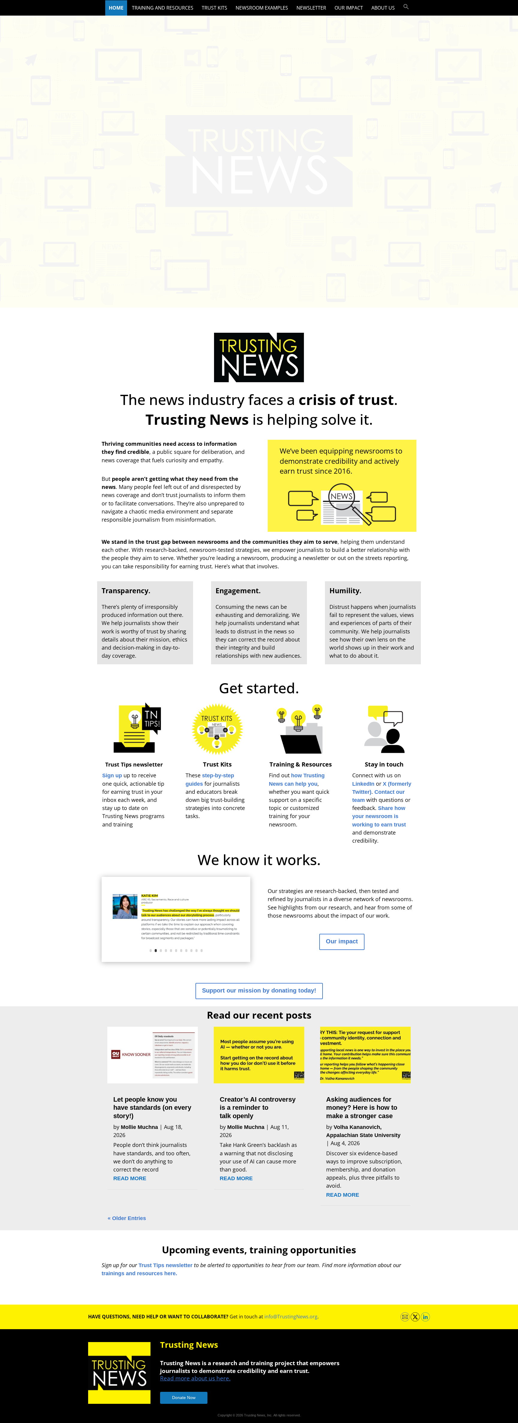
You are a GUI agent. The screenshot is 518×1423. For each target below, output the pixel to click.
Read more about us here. (195, 1378)
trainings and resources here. (139, 1273)
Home (116, 7)
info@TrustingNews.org (290, 1316)
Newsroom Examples (262, 7)
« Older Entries (127, 1218)
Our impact (349, 7)
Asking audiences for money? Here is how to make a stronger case (361, 1108)
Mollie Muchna (139, 1127)
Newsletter (311, 7)
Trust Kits (214, 7)
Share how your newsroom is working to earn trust (379, 816)
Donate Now (183, 1397)
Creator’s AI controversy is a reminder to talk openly (258, 1108)
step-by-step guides (210, 780)
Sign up (112, 775)
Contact (385, 792)
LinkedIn (363, 784)
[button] (406, 7)
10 (196, 950)
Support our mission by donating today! (259, 990)
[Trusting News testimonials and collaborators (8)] (176, 960)
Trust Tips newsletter (165, 1265)
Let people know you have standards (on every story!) (152, 1108)
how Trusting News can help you (297, 780)
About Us (383, 7)
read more (129, 1178)
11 (202, 950)
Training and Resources (162, 7)
